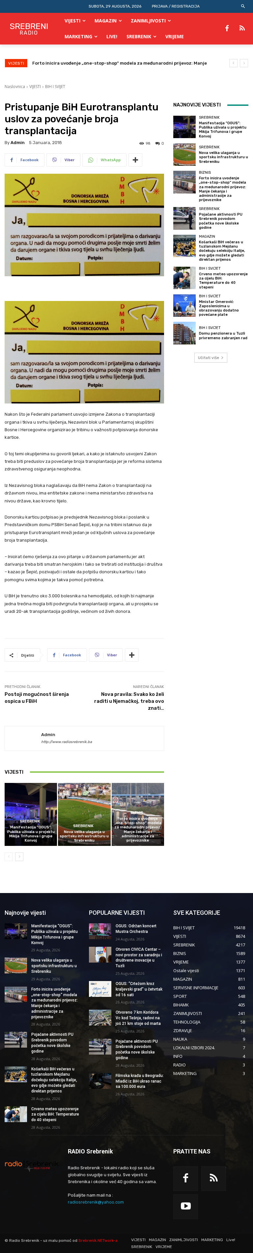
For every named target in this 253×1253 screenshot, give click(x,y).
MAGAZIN (207, 236)
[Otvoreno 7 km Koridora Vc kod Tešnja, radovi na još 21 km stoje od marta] (100, 1018)
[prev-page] (9, 856)
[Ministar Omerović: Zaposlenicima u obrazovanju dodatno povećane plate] (184, 305)
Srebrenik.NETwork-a (98, 1240)
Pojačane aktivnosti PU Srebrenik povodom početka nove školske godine (110, 63)
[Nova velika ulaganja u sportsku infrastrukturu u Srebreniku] (84, 814)
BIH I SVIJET (55, 86)
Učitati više (208, 357)
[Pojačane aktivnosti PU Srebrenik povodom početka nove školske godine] (184, 218)
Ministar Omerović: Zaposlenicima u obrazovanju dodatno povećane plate (219, 308)
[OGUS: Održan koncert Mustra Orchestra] (100, 931)
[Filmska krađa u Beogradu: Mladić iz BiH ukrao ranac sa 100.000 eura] (100, 1081)
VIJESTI (35, 86)
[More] (135, 159)
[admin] (23, 738)
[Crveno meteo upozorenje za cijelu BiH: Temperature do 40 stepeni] (184, 278)
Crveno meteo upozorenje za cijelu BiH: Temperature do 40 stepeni (223, 280)
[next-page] (19, 856)
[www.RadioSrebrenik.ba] (32, 1166)
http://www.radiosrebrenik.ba (66, 742)
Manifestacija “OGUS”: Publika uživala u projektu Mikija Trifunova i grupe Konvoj (31, 834)
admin (18, 142)
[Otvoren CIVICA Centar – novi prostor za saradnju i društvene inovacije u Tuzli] (100, 955)
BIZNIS (137, 813)
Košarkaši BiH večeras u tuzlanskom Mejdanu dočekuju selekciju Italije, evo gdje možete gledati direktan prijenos (222, 251)
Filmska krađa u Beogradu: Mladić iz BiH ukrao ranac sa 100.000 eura (140, 1081)
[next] (244, 63)
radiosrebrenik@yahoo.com (96, 1202)
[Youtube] (185, 1206)
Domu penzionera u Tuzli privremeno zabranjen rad (223, 335)
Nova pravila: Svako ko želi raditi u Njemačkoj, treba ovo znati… (129, 701)
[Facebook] (227, 28)
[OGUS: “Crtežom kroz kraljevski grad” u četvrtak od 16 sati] (100, 989)
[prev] (233, 63)
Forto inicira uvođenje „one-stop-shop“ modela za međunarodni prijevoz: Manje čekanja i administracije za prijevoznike (137, 830)
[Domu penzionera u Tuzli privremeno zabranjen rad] (184, 333)
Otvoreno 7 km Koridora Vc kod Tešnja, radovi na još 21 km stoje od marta (138, 1018)
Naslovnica (15, 86)
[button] (243, 6)
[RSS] (242, 28)
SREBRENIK (30, 821)
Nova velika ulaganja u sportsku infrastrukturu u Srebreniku (84, 836)
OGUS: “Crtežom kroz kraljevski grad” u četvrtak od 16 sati (139, 989)
